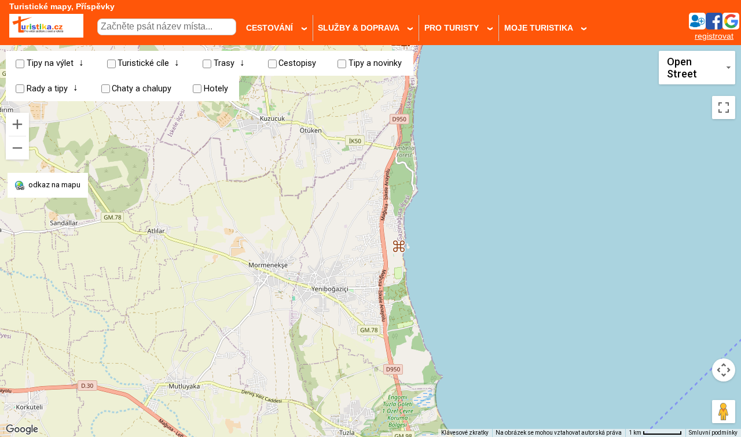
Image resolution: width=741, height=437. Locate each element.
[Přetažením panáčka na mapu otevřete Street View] (723, 411)
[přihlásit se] (714, 26)
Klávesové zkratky (465, 432)
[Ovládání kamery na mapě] (723, 370)
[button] (399, 242)
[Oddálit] (17, 148)
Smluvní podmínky (713, 432)
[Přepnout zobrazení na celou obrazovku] (723, 107)
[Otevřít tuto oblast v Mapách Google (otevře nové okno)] (22, 429)
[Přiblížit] (17, 124)
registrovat (714, 36)
